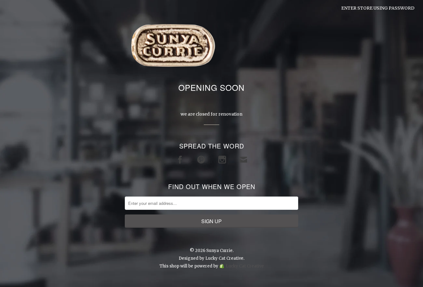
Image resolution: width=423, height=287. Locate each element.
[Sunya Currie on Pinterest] (201, 160)
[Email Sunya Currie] (243, 160)
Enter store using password (377, 8)
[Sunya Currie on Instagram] (222, 160)
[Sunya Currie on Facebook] (180, 160)
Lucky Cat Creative (224, 258)
